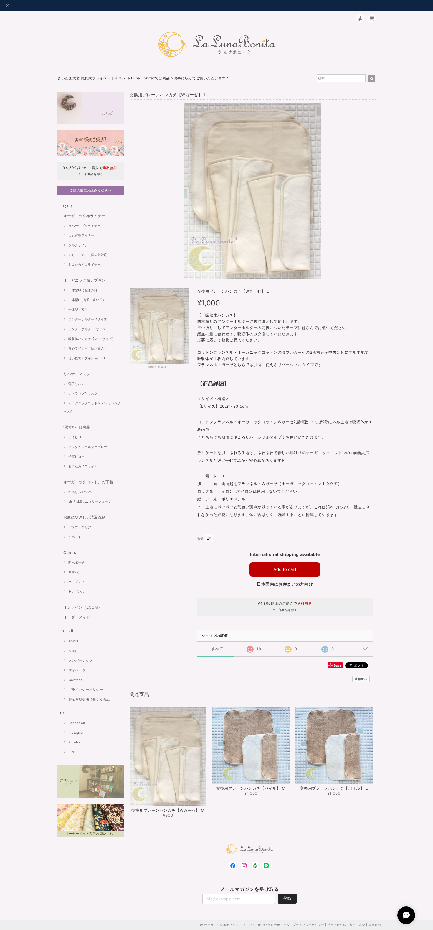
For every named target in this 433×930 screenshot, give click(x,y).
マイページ (77, 670)
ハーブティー (78, 582)
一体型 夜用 (78, 310)
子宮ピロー (76, 456)
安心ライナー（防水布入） (87, 348)
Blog (73, 651)
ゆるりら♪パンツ (80, 492)
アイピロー (76, 437)
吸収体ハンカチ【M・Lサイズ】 (91, 339)
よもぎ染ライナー (81, 235)
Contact (75, 680)
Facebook (77, 723)
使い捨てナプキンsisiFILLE (88, 358)
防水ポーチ (76, 562)
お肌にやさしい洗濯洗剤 (84, 517)
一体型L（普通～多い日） (87, 300)
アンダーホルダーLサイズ (87, 329)
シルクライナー (79, 245)
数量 (200, 539)
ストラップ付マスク (82, 393)
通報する (361, 679)
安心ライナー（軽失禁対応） (89, 255)
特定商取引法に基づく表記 (89, 699)
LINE (73, 752)
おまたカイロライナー (84, 265)
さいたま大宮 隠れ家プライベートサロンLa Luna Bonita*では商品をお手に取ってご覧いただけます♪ (142, 78)
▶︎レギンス (76, 591)
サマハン (74, 572)
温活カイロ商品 (76, 427)
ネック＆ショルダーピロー (87, 447)
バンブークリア (79, 527)
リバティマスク (76, 373)
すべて (217, 649)
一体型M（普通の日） (84, 290)
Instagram (77, 732)
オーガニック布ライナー (84, 215)
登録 (287, 898)
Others (69, 552)
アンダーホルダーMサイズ (87, 319)
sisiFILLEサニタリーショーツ (89, 501)
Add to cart (284, 569)
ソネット (74, 537)
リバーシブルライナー (84, 226)
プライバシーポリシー (86, 689)
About (74, 641)
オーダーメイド (76, 617)
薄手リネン (76, 384)
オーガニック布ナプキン (84, 280)
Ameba (74, 742)
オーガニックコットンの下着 (88, 481)
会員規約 (374, 924)
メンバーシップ (81, 660)
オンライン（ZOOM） (82, 607)
